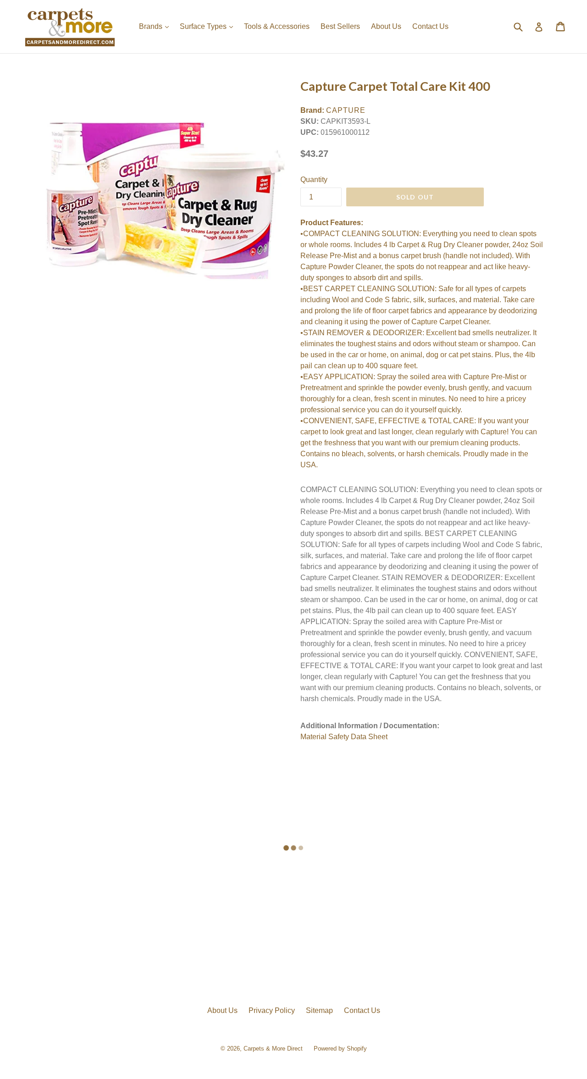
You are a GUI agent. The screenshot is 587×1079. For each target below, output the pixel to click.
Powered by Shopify (340, 1048)
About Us (386, 26)
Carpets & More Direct (273, 1048)
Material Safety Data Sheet (344, 737)
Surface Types (209, 26)
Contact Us (430, 26)
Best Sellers (340, 26)
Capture (345, 110)
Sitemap (319, 1010)
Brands (156, 26)
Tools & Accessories (277, 26)
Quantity (313, 179)
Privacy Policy (272, 1010)
